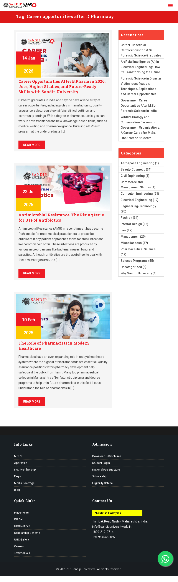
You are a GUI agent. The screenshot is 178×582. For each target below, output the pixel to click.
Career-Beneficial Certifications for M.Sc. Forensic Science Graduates (141, 50)
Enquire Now (8, 579)
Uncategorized (131, 267)
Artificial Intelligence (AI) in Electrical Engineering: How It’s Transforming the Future (140, 67)
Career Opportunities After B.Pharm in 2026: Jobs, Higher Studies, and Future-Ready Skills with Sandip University (61, 86)
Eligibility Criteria (102, 483)
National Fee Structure (106, 469)
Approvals (20, 462)
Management (130, 236)
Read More (31, 145)
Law (123, 230)
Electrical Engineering (136, 200)
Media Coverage (24, 483)
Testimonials (22, 553)
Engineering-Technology (138, 206)
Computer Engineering (137, 193)
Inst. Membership (25, 469)
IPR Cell (18, 519)
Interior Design (131, 224)
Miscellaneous (131, 243)
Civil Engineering (133, 175)
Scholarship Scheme (27, 532)
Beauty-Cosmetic (133, 169)
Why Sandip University (136, 273)
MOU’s (18, 456)
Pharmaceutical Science (138, 249)
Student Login (101, 462)
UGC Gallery (21, 539)
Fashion (126, 217)
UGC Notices (22, 526)
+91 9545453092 (103, 537)
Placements (21, 512)
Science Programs (134, 260)
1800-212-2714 (103, 532)
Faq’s (17, 476)
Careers (19, 546)
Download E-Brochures (106, 456)
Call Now (27, 579)
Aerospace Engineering (137, 163)
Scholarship (99, 476)
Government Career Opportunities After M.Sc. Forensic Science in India (139, 106)
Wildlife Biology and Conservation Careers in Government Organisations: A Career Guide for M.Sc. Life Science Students (140, 127)
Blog (17, 489)
